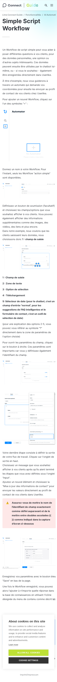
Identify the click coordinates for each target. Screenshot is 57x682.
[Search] (46, 5)
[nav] (52, 5)
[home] (20, 5)
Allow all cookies (28, 653)
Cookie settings (28, 660)
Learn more (13, 645)
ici (54, 599)
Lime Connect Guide (12, 15)
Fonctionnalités (33, 15)
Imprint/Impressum (29, 674)
